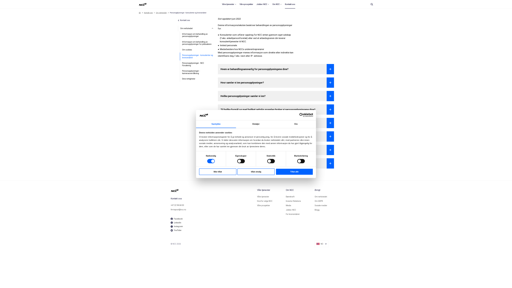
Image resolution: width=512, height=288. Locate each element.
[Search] (371, 4)
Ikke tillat (218, 172)
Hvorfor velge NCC (264, 201)
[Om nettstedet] (212, 28)
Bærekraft (290, 197)
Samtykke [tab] (216, 124)
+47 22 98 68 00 (177, 205)
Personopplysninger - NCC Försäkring (193, 64)
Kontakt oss (148, 13)
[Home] (140, 13)
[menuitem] (229, 4)
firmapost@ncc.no (178, 210)
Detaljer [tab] (256, 124)
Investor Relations (293, 201)
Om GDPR (319, 201)
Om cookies (187, 50)
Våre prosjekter (263, 205)
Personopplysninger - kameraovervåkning (191, 72)
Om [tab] (296, 124)
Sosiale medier (321, 205)
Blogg (317, 210)
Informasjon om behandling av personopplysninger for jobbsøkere (196, 43)
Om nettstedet (161, 13)
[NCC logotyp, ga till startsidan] (143, 4)
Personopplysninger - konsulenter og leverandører (197, 56)
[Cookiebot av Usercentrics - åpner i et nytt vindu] (301, 115)
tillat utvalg (256, 172)
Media (288, 205)
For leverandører (293, 214)
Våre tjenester (263, 197)
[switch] (241, 161)
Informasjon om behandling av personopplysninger (195, 35)
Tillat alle (294, 172)
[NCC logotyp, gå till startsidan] (213, 190)
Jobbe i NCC (291, 210)
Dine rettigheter (188, 79)
